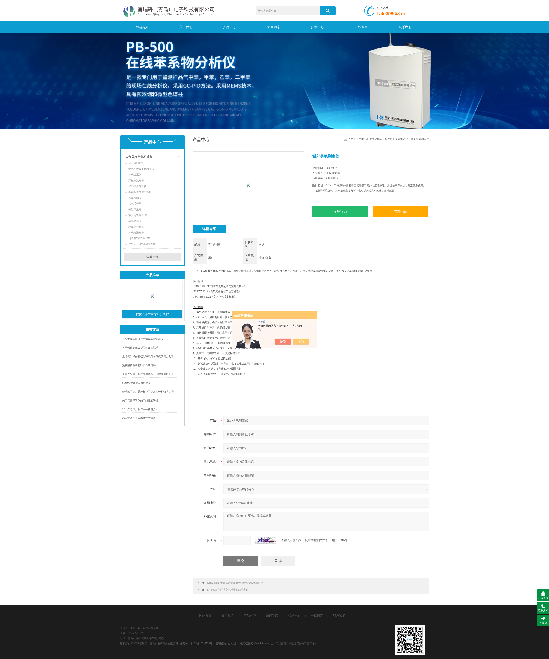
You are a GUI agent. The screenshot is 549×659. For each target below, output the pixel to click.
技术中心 (317, 27)
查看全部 (152, 257)
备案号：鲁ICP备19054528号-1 (197, 643)
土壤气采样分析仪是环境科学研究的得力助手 (148, 356)
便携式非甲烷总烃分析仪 (152, 314)
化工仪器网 (246, 643)
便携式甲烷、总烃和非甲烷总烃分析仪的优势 (148, 391)
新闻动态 (273, 27)
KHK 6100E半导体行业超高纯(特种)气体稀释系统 (235, 582)
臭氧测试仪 (134, 221)
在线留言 (361, 27)
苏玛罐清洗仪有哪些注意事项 (139, 418)
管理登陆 (221, 643)
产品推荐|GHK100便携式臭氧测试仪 (142, 338)
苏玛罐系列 (134, 174)
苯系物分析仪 (136, 226)
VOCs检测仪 (135, 163)
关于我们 (185, 27)
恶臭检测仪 (134, 197)
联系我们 (405, 27)
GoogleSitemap (262, 643)
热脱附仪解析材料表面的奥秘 (139, 365)
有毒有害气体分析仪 (140, 192)
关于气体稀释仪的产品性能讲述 (140, 400)
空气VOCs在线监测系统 (142, 244)
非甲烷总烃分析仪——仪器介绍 (140, 409)
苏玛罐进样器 (136, 232)
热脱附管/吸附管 (137, 215)
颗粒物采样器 (136, 180)
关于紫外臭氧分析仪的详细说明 (140, 347)
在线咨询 (340, 212)
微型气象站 (134, 209)
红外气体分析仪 (137, 186)
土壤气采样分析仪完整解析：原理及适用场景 (148, 374)
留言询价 (400, 212)
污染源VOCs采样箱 (139, 238)
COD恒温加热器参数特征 (136, 382)
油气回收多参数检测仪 (141, 168)
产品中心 (229, 27)
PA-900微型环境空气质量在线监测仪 (228, 589)
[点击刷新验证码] (265, 540)
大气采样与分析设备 (138, 156)
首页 (350, 139)
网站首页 (142, 27)
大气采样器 (134, 203)
